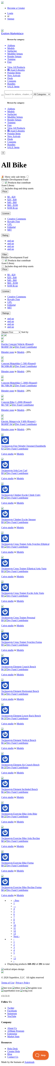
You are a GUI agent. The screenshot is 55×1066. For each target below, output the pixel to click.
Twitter (10, 1008)
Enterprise (12, 1033)
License (5, 213)
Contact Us (12, 1057)
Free (9, 62)
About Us (12, 1028)
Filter (4, 254)
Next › (16, 936)
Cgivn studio (7, 454)
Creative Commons (16, 218)
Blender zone (7, 352)
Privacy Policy (23, 982)
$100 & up (12, 208)
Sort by (24, 332)
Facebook (12, 1010)
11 (14, 928)
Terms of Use (7, 982)
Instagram (12, 1013)
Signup (10, 18)
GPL (9, 224)
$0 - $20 (11, 197)
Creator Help (13, 1051)
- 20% (28, 352)
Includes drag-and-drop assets (19, 188)
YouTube (11, 1016)
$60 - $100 (12, 205)
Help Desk (12, 1048)
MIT (9, 230)
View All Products (16, 67)
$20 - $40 (12, 199)
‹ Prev (16, 900)
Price (4, 191)
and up (10, 240)
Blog (9, 1054)
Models (20, 352)
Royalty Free (13, 221)
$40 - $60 (12, 202)
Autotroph (29, 1062)
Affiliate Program (15, 1031)
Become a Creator (16, 8)
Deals (10, 78)
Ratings (5, 313)
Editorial (11, 227)
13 (14, 933)
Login (10, 13)
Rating (5, 235)
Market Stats (13, 1036)
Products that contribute (19, 182)
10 (14, 925)
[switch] (28, 177)
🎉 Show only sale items (13, 176)
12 (14, 931)
